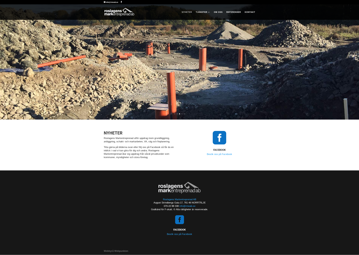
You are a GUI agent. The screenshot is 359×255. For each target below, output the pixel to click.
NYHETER (187, 12)
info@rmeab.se (187, 206)
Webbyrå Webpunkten (116, 251)
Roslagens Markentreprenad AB (179, 199)
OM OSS (218, 12)
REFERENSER (233, 12)
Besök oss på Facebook (219, 154)
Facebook (219, 149)
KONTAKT (250, 12)
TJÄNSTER (201, 12)
